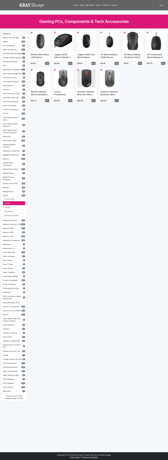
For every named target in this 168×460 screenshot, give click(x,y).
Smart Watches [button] (13, 325)
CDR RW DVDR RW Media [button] (13, 54)
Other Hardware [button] (13, 256)
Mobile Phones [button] (13, 173)
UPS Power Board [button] (13, 363)
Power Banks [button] (13, 268)
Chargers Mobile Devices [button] (13, 58)
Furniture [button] (13, 90)
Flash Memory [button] (13, 86)
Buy (47, 63)
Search (98, 5)
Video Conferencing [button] (13, 371)
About (82, 5)
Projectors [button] (13, 292)
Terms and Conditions (90, 457)
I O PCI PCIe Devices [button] (13, 110)
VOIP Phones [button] (13, 387)
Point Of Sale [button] (13, 264)
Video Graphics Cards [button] (13, 375)
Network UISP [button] (13, 232)
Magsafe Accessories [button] (13, 155)
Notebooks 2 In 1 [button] (13, 248)
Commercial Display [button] (13, 62)
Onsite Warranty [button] (13, 252)
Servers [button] (13, 315)
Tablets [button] (13, 355)
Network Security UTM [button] (13, 224)
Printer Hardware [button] (13, 284)
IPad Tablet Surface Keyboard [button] (13, 125)
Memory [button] (13, 159)
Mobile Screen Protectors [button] (13, 178)
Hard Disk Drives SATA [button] (13, 94)
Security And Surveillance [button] (13, 311)
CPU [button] (13, 66)
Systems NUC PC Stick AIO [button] (13, 346)
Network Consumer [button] (13, 220)
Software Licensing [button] (13, 333)
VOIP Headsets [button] (13, 383)
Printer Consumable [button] (13, 280)
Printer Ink (106, 5)
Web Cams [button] (13, 391)
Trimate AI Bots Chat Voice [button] (13, 359)
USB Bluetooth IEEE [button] (13, 367)
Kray (109, 455)
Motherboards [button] (13, 191)
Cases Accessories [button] (13, 50)
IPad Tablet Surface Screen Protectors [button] (13, 131)
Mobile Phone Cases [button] (13, 169)
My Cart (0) (90, 5)
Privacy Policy (75, 457)
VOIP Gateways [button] (13, 379)
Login (161, 5)
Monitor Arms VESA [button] (13, 183)
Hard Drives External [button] (13, 102)
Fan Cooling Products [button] (13, 82)
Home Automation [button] (13, 106)
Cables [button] (13, 42)
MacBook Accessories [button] (13, 151)
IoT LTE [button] (13, 114)
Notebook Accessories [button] (13, 240)
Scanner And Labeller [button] (13, 307)
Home (76, 5)
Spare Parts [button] (13, 337)
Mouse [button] (13, 195)
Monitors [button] (13, 187)
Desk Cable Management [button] (13, 74)
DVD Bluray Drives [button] (13, 78)
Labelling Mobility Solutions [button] (13, 146)
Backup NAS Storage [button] (13, 38)
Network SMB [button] (13, 228)
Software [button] (13, 329)
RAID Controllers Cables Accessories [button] (13, 297)
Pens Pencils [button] (13, 260)
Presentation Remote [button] (13, 276)
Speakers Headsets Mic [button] (13, 341)
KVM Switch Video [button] (13, 141)
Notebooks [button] (13, 244)
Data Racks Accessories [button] (13, 70)
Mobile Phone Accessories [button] (13, 164)
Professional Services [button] (13, 288)
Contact (114, 5)
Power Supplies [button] (13, 272)
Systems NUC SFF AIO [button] (13, 351)
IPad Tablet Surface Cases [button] (13, 119)
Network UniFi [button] (13, 236)
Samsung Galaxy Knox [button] (11, 303)
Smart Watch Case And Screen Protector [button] (13, 320)
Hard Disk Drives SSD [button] (13, 98)
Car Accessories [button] (13, 46)
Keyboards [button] (13, 137)
